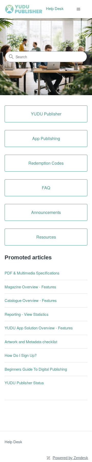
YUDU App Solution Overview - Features (39, 327)
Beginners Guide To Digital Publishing (36, 369)
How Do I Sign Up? (21, 355)
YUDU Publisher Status (24, 382)
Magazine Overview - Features (30, 286)
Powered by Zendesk (70, 458)
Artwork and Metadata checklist (31, 341)
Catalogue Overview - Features (31, 300)
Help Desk (13, 441)
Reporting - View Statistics (27, 314)
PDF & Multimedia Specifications (32, 273)
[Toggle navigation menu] (78, 9)
